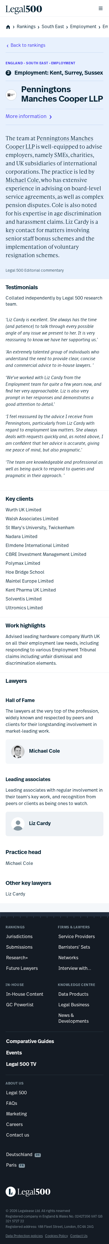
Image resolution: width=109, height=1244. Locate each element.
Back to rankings (28, 45)
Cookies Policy (56, 1236)
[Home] (47, 8)
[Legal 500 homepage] (54, 1192)
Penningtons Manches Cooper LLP (62, 95)
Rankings (26, 27)
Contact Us (78, 1236)
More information (26, 116)
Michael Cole (22, 180)
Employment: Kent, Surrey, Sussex (59, 73)
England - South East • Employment (40, 63)
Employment (83, 27)
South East (53, 27)
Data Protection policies (24, 1236)
